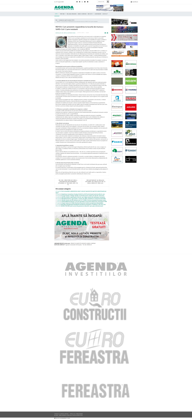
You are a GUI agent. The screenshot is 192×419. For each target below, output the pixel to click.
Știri (56, 14)
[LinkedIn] (107, 33)
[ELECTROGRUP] (117, 107)
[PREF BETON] (124, 53)
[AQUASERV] (117, 150)
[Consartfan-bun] (117, 159)
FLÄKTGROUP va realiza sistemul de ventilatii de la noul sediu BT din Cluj (95, 181)
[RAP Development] (131, 124)
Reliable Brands (72, 14)
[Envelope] (87, 2)
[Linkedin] (79, 2)
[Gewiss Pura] (117, 63)
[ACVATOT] (117, 98)
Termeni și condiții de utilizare (61, 413)
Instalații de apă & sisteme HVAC (65, 33)
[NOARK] (131, 81)
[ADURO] (131, 107)
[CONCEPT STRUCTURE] (131, 72)
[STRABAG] (131, 98)
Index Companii (82, 14)
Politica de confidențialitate (76, 413)
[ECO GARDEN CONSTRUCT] (117, 72)
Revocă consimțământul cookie (62, 418)
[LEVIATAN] (117, 133)
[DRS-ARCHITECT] (131, 159)
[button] (134, 2)
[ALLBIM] (124, 29)
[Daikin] (117, 142)
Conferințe (98, 14)
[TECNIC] (109, 8)
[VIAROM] (131, 89)
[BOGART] (117, 116)
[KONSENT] (131, 150)
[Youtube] (85, 2)
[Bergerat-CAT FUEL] (117, 124)
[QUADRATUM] (131, 142)
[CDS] (117, 81)
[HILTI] (124, 37)
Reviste (90, 14)
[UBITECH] (131, 133)
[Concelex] (124, 45)
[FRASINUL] (131, 116)
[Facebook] (77, 2)
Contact (105, 14)
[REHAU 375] (124, 21)
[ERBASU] (131, 63)
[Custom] (82, 2)
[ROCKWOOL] (117, 89)
